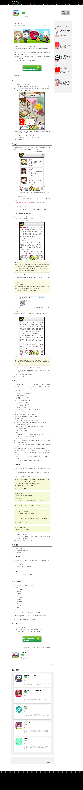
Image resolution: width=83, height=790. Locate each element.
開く (17, 75)
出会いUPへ (32, 712)
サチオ (51, 664)
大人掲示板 (48, 762)
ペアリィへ (32, 744)
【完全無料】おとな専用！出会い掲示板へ (32, 695)
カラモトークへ (32, 728)
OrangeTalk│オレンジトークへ (32, 680)
